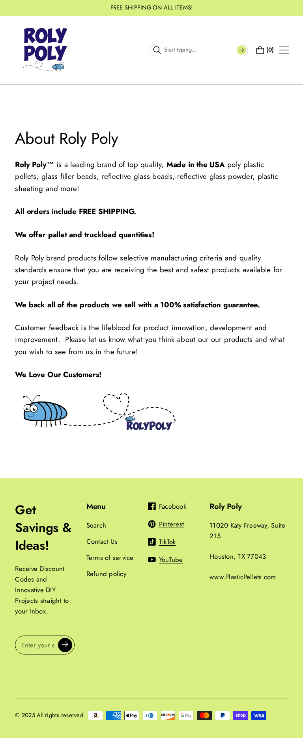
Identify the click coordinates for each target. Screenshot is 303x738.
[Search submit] (241, 50)
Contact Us (102, 541)
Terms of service (110, 557)
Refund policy (106, 573)
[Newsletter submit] (65, 645)
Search (96, 525)
